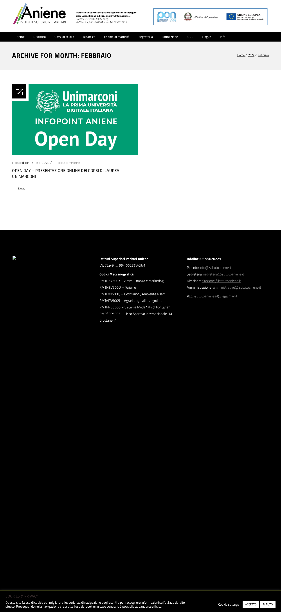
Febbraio (263, 55)
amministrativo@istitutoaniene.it (237, 287)
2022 (251, 55)
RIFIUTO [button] (268, 604)
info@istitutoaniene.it (215, 267)
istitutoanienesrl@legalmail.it (215, 296)
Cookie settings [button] (228, 605)
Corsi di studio (64, 36)
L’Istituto (39, 36)
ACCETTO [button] (251, 604)
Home (20, 36)
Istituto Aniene (68, 163)
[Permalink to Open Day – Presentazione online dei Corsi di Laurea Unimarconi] (75, 153)
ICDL (190, 36)
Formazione (170, 36)
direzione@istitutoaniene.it (221, 280)
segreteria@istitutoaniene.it (223, 274)
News (21, 188)
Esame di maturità (117, 36)
